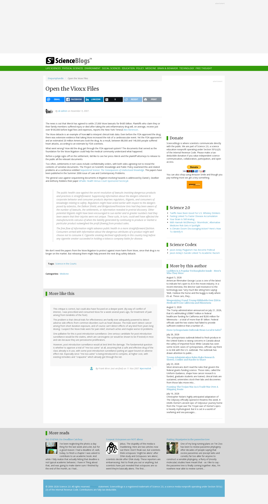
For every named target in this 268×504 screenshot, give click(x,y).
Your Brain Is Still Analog (182, 219)
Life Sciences (53, 68)
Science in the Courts (65, 263)
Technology (186, 68)
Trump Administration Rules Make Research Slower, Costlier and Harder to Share (190, 358)
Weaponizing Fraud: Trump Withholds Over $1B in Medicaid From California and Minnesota (194, 301)
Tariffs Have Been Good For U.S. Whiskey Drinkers (195, 213)
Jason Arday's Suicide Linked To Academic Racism (195, 252)
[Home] (75, 61)
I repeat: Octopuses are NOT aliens (124, 439)
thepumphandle (56, 78)
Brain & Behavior (167, 68)
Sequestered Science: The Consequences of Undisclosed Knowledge (112, 170)
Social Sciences (111, 68)
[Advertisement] (134, 27)
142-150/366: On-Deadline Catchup (64, 439)
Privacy (94, 486)
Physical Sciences (72, 68)
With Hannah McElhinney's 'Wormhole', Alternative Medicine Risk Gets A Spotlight (195, 224)
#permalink (145, 368)
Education (128, 68)
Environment (92, 68)
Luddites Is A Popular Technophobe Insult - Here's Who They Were (194, 272)
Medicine (150, 68)
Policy (140, 68)
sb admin (62, 110)
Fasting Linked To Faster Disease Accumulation (194, 216)
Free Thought (204, 68)
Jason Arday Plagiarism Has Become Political (192, 249)
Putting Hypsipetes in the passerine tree (188, 439)
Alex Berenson (130, 129)
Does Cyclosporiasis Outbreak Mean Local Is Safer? (194, 330)
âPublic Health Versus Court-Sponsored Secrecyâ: (104, 180)
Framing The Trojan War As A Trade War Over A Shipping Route (192, 388)
